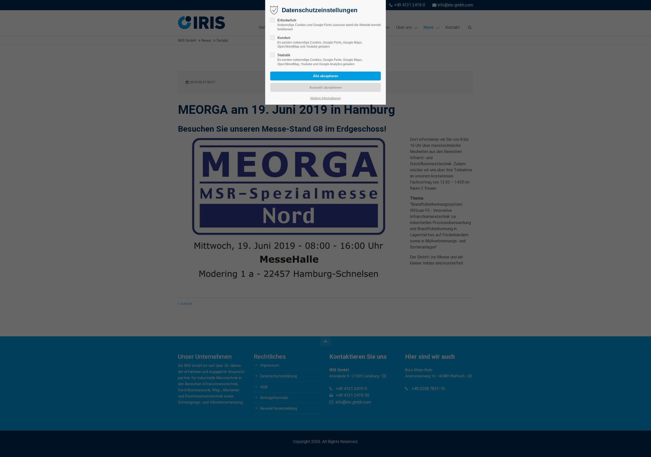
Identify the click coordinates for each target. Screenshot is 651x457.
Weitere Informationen (325, 98)
